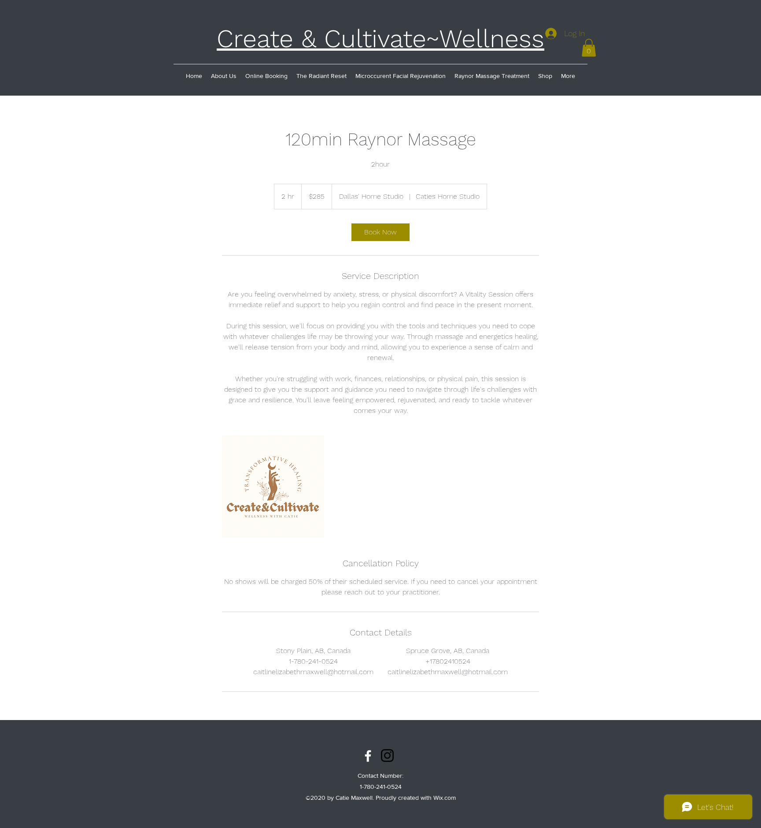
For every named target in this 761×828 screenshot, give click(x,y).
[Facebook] (368, 756)
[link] (380, 232)
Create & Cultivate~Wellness (380, 38)
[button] (588, 48)
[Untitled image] (273, 486)
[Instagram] (387, 755)
